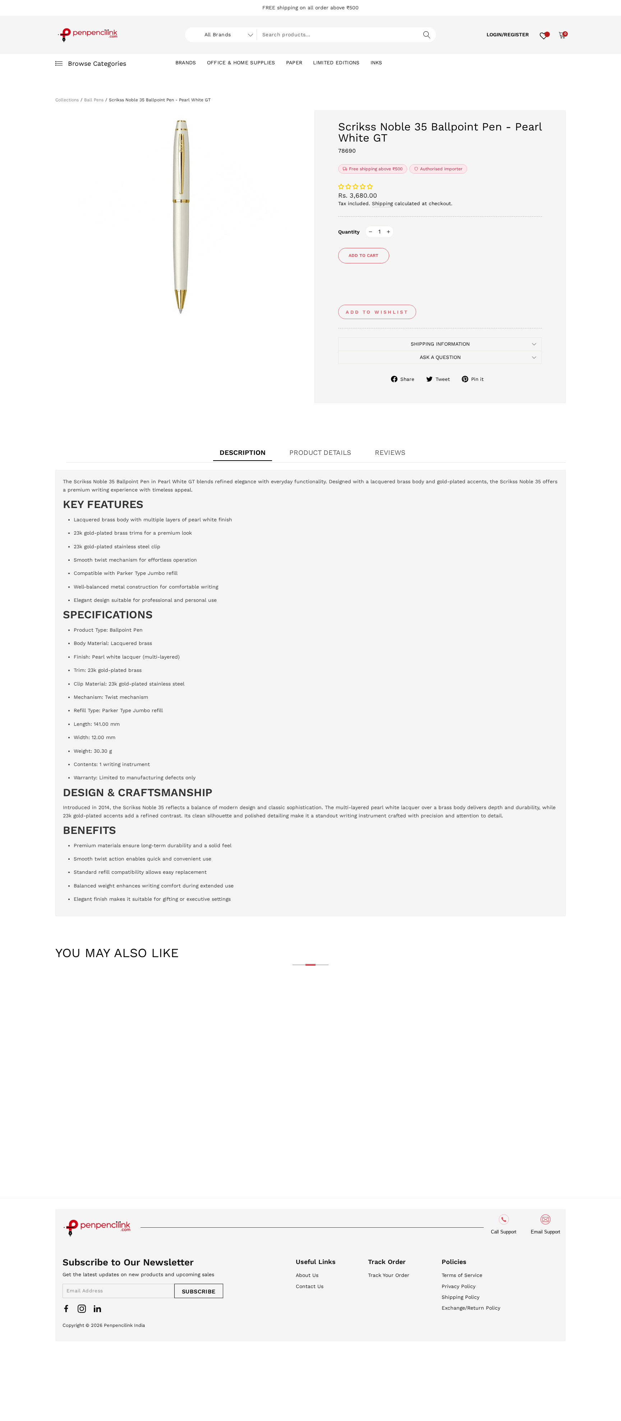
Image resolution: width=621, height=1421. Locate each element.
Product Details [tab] (320, 452)
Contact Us (309, 1286)
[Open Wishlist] (544, 35)
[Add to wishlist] (66, 994)
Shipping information (440, 344)
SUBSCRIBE (199, 1291)
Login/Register (508, 34)
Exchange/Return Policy (471, 1308)
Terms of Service (462, 1275)
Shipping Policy (460, 1297)
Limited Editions (336, 62)
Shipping (382, 203)
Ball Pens (94, 99)
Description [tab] (243, 452)
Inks (376, 62)
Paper (294, 62)
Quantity (349, 232)
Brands (185, 62)
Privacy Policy (458, 1286)
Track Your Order (388, 1275)
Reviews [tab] (390, 452)
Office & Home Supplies (241, 62)
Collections (67, 99)
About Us (307, 1275)
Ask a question (440, 357)
